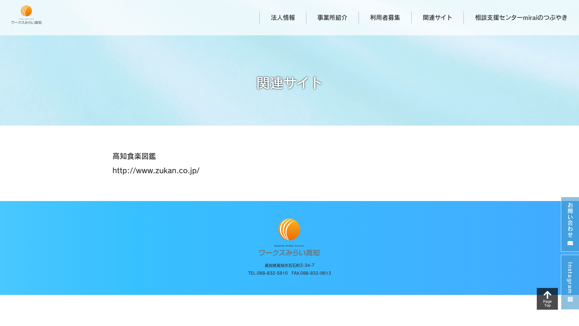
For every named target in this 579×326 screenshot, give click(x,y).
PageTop (547, 303)
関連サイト (437, 17)
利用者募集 (385, 17)
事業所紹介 (332, 17)
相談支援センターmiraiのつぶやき (521, 17)
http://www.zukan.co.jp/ (156, 170)
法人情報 (283, 17)
